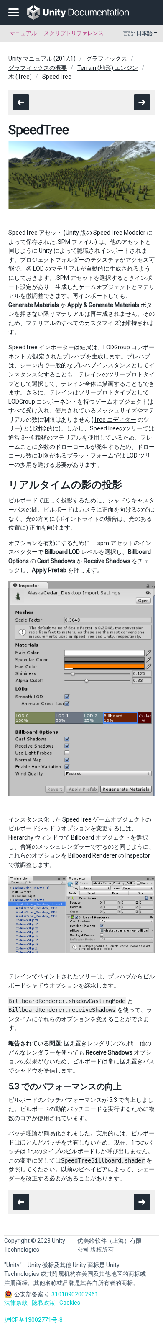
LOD (38, 268)
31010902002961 (74, 1294)
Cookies (69, 1302)
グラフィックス (106, 58)
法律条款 (16, 1302)
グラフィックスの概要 (37, 67)
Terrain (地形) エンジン (107, 67)
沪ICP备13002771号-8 (33, 1319)
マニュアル (23, 33)
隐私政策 (43, 1302)
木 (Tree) (20, 76)
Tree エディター (115, 419)
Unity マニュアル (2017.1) (42, 58)
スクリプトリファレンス (74, 33)
